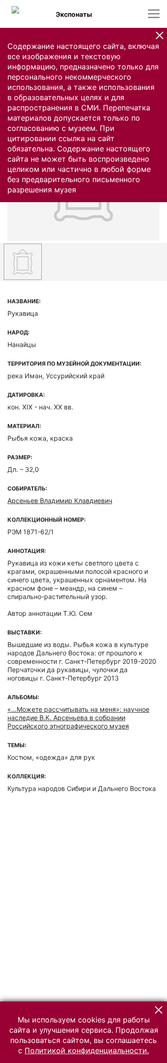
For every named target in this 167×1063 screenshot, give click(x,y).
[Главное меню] (153, 14)
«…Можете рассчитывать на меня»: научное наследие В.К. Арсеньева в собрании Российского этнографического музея (78, 717)
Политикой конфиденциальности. (87, 1050)
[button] (159, 35)
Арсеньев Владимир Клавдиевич (59, 500)
